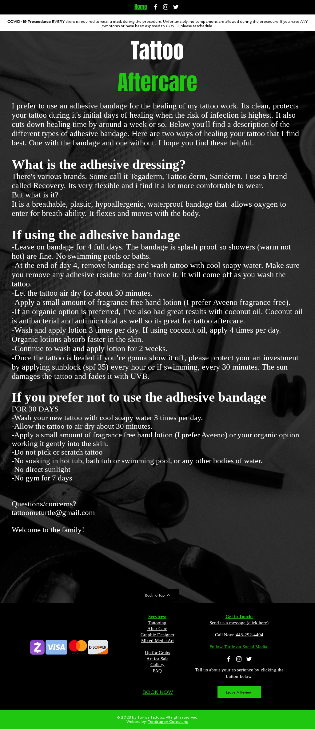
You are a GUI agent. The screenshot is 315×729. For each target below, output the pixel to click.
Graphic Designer (157, 634)
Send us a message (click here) (239, 622)
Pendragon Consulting (168, 721)
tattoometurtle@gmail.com (53, 512)
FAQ (157, 670)
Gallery (157, 664)
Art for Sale (157, 658)
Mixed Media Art (157, 640)
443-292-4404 (249, 634)
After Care (157, 628)
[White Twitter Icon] (175, 6)
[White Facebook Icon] (155, 6)
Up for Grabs (157, 652)
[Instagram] (165, 6)
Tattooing (157, 622)
